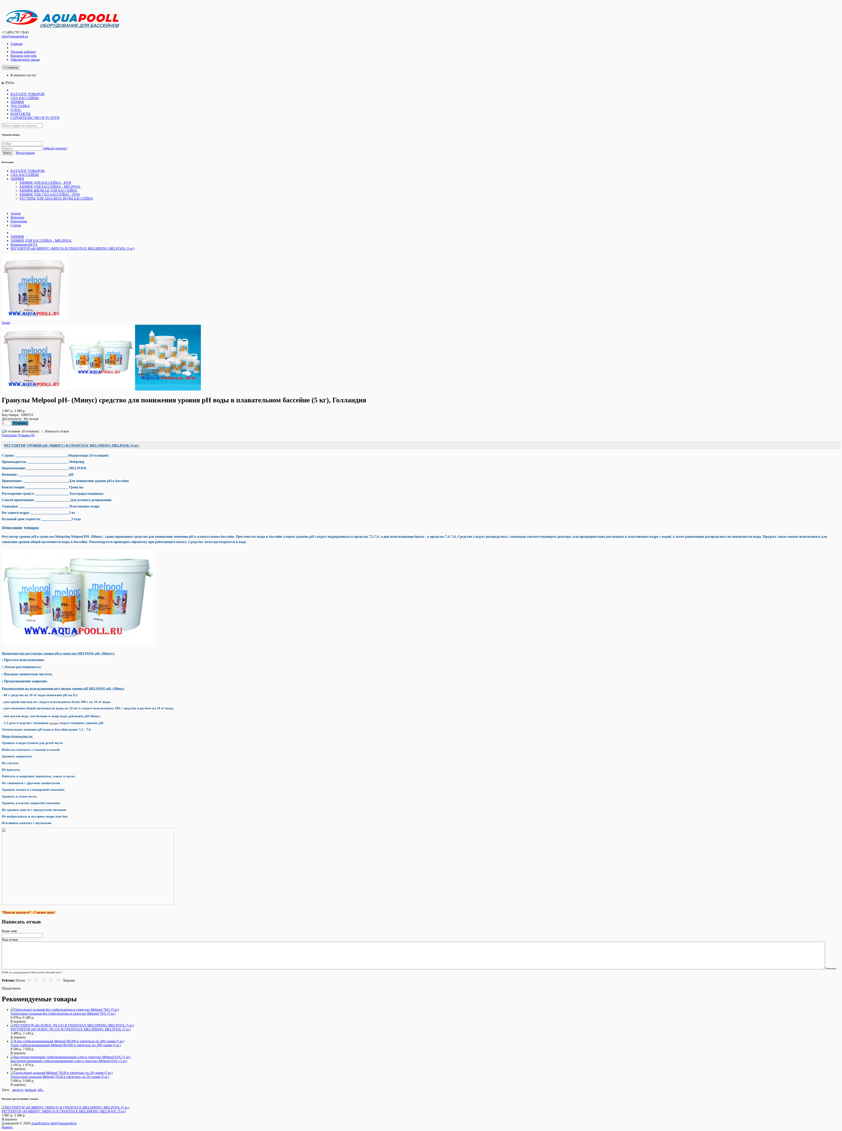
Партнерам (19, 221)
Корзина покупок (24, 55)
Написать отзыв (57, 431)
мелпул (17, 1090)
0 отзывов (30, 431)
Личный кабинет (23, 52)
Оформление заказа (25, 59)
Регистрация (25, 153)
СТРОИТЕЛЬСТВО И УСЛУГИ (35, 118)
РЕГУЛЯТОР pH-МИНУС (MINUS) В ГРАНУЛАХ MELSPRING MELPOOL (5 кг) (72, 248)
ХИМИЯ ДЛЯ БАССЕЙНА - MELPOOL (41, 240)
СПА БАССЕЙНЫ (25, 98)
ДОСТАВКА (20, 106)
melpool (30, 1090)
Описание (9, 435)
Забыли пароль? (55, 148)
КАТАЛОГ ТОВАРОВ (28, 94)
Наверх (7, 1127)
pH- (40, 1090)
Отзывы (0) (26, 435)
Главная (16, 44)
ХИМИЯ (17, 102)
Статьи (16, 225)
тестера (53, 723)
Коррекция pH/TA (24, 244)
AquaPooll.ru (40, 1123)
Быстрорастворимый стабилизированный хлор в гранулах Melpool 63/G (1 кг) (69, 1061)
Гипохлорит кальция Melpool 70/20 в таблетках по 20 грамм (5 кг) (60, 1077)
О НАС (16, 110)
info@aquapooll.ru (15, 36)
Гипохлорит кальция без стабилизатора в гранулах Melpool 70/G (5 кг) (63, 1013)
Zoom (6, 322)
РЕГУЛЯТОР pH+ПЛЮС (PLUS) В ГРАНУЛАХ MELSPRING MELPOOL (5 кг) (70, 1029)
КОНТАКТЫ (20, 114)
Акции (16, 213)
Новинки (17, 217)
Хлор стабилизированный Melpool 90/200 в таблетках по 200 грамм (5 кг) (66, 1045)
